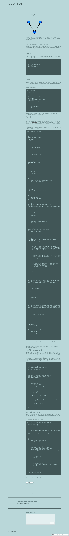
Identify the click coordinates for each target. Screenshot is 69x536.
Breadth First (30, 477)
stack (34, 419)
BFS (26, 477)
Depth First (34, 477)
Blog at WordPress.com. (12, 531)
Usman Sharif (15, 4)
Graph (40, 477)
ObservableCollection (35, 122)
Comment (52, 522)
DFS (37, 477)
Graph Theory (48, 41)
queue (55, 354)
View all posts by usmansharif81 (23, 503)
